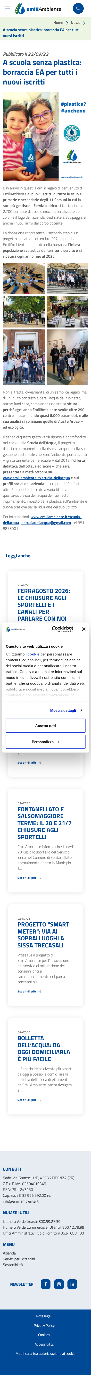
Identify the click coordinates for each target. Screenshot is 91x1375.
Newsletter (21, 1284)
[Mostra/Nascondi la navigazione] (7, 8)
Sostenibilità (13, 1265)
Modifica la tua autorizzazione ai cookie (45, 1353)
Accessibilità (44, 1344)
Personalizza (43, 741)
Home (58, 22)
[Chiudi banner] (83, 629)
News (75, 22)
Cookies (44, 1335)
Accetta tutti (45, 726)
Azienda (9, 1253)
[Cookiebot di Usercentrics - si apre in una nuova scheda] (54, 629)
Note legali (44, 1316)
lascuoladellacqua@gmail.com (46, 522)
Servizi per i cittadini (19, 1259)
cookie (33, 654)
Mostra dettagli (63, 710)
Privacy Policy (44, 1325)
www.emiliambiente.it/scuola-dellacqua (36, 478)
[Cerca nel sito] (78, 8)
